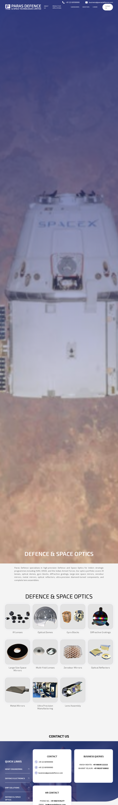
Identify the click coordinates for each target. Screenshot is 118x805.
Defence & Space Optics (13, 798)
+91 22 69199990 (45, 767)
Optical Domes (45, 632)
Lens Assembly (73, 705)
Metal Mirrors (17, 705)
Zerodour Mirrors (73, 667)
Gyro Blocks (73, 632)
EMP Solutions (12, 788)
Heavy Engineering (13, 769)
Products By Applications (57, 7)
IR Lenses (18, 632)
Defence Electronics (15, 778)
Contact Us (107, 7)
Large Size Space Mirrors (17, 669)
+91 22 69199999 (73, 2)
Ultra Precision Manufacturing (45, 707)
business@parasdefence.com (101, 2)
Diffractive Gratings (100, 632)
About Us (46, 7)
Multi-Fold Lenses (45, 667)
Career (95, 7)
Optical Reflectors (100, 667)
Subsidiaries (75, 7)
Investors (86, 7)
